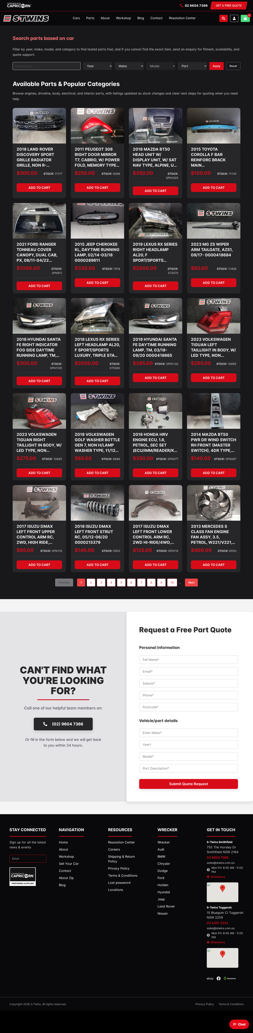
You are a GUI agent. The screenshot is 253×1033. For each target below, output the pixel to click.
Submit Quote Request (188, 784)
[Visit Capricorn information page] (19, 5)
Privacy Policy (204, 1004)
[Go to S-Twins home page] (26, 18)
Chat (241, 1024)
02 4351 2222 (217, 923)
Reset (233, 66)
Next (191, 582)
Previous (64, 582)
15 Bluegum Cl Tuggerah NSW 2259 (225, 915)
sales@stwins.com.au (221, 862)
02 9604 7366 (196, 6)
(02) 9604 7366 (67, 724)
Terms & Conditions (231, 1004)
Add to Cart (39, 188)
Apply (216, 66)
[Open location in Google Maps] (222, 892)
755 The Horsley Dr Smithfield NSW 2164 (222, 849)
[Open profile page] (234, 18)
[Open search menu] (223, 18)
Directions (218, 876)
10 (172, 582)
